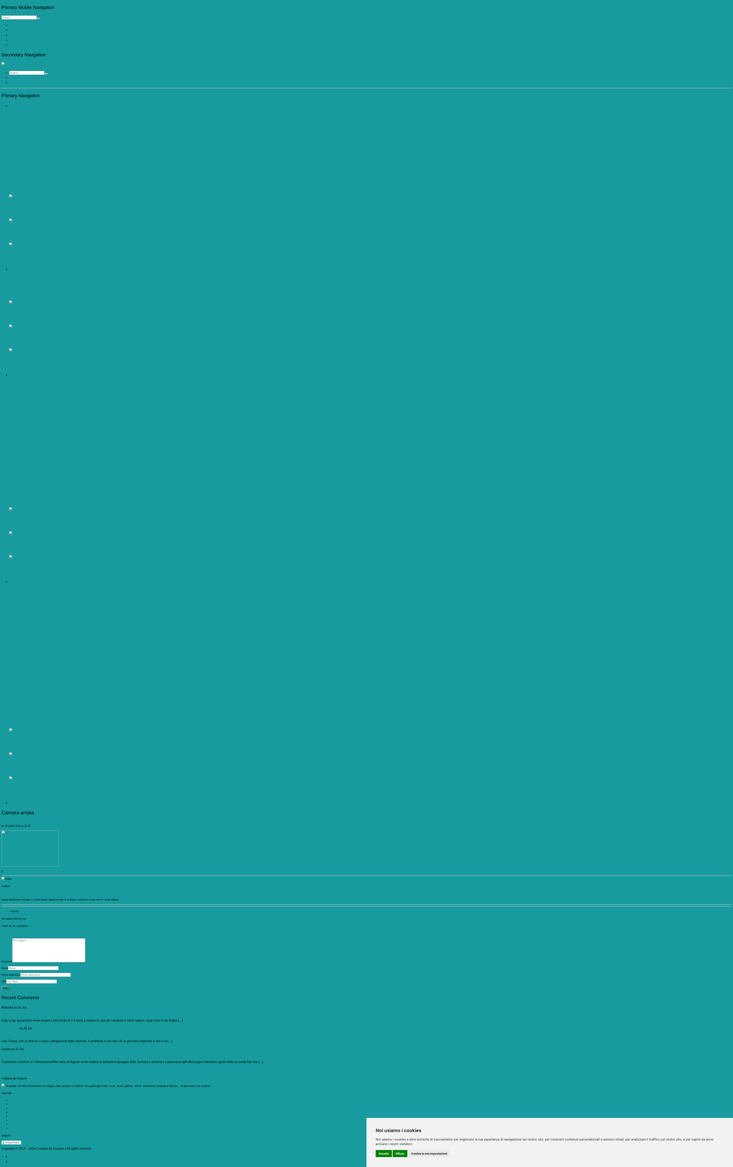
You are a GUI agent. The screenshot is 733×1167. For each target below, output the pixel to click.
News (12, 45)
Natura (12, 30)
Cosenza (14, 1112)
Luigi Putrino (10, 1028)
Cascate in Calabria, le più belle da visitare (31, 1012)
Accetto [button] (384, 1153)
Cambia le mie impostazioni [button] (429, 1153)
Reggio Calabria (18, 1124)
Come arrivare (17, 1100)
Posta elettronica (11, 974)
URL (4, 981)
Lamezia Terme (17, 1128)
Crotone (13, 1116)
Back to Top (9, 1070)
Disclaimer (16, 1161)
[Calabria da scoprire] (17, 64)
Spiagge (13, 25)
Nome (5, 968)
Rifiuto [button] (400, 1153)
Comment (7, 961)
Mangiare (14, 35)
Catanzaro (14, 1108)
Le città (13, 1104)
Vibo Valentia (16, 1120)
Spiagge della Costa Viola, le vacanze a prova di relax (38, 1033)
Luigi (4, 821)
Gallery (13, 40)
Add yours (7, 933)
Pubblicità (16, 1156)
